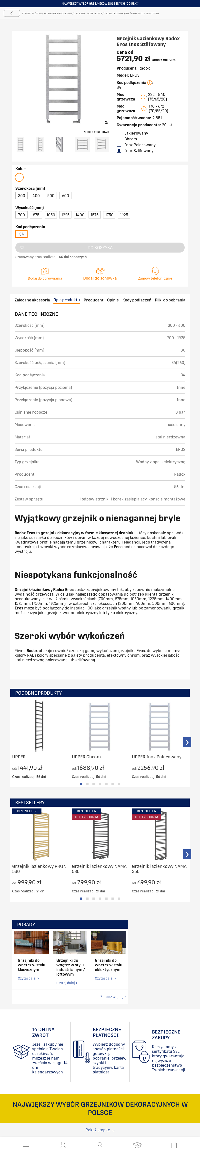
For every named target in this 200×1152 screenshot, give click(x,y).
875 (36, 215)
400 (36, 195)
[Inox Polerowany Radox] (19, 177)
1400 (80, 215)
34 (21, 234)
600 (65, 195)
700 (21, 215)
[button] (63, 1145)
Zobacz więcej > (113, 997)
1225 (65, 215)
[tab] (81, 784)
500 (50, 195)
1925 (124, 215)
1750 (109, 215)
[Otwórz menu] (26, 1145)
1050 (51, 215)
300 (21, 195)
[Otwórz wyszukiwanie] (100, 1144)
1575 (95, 215)
